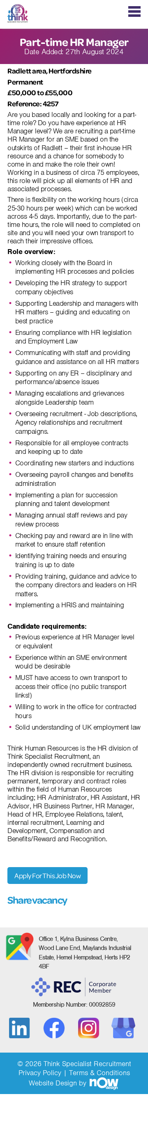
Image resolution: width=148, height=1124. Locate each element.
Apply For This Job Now (47, 875)
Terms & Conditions (99, 1072)
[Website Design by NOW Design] (103, 1082)
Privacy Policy (39, 1072)
